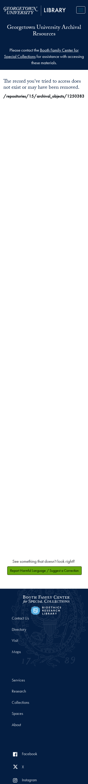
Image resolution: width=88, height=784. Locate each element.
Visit (15, 640)
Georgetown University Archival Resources (44, 31)
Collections (20, 702)
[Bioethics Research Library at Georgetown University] (46, 610)
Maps (16, 651)
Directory (19, 629)
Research (19, 691)
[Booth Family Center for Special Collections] (46, 599)
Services (18, 680)
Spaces (17, 713)
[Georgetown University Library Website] (35, 10)
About (16, 724)
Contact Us (20, 618)
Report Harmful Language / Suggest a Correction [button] (44, 570)
